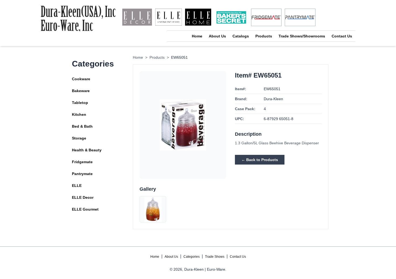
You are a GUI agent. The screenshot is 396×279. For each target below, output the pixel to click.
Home (197, 36)
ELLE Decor (82, 197)
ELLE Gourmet (85, 209)
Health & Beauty (87, 150)
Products (263, 36)
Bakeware (81, 91)
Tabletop (80, 102)
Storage (79, 138)
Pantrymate (82, 174)
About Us (217, 36)
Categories (191, 257)
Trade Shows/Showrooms (302, 36)
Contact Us (342, 36)
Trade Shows (214, 257)
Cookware (81, 79)
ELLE (77, 185)
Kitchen (79, 114)
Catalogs (240, 36)
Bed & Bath (82, 126)
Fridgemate (82, 162)
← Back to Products (259, 160)
